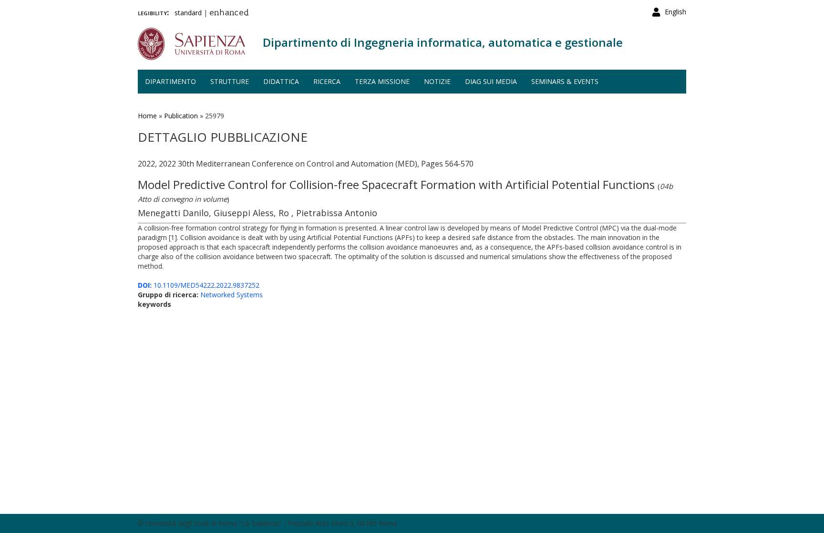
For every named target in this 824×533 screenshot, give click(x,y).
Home (147, 115)
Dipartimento (170, 81)
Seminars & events (564, 81)
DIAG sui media (491, 81)
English (675, 11)
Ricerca (326, 81)
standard (188, 12)
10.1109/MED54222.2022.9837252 (198, 285)
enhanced (229, 13)
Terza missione (382, 81)
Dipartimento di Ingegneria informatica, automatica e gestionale (443, 42)
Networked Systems (231, 294)
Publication (181, 115)
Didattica (281, 81)
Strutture (229, 81)
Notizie (437, 81)
